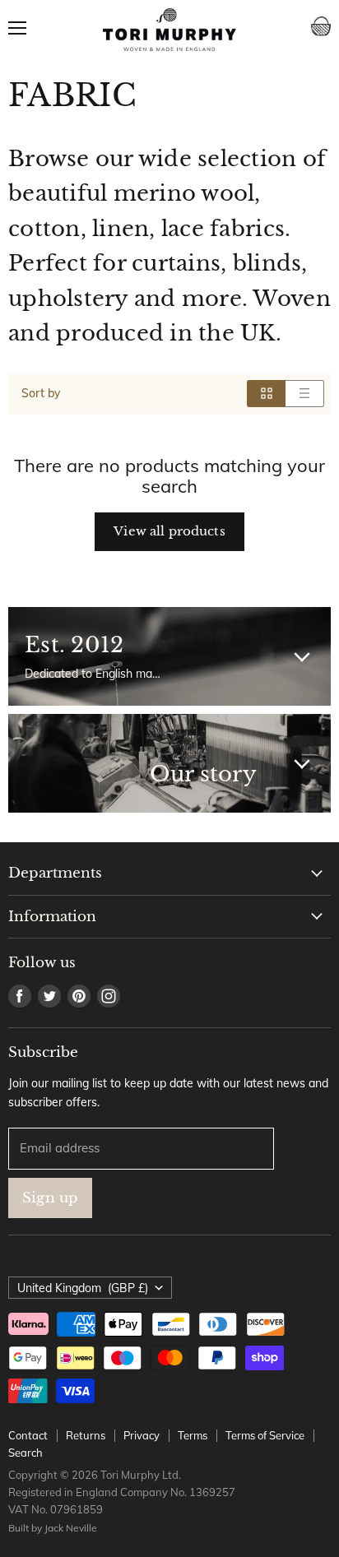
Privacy (141, 1435)
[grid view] (266, 393)
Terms (192, 1435)
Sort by (40, 393)
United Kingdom (82, 1288)
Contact (28, 1435)
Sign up (50, 1198)
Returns (85, 1435)
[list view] (305, 393)
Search (25, 1452)
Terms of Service (264, 1435)
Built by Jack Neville (52, 1528)
